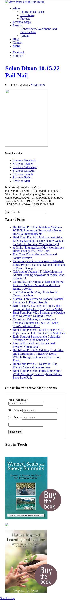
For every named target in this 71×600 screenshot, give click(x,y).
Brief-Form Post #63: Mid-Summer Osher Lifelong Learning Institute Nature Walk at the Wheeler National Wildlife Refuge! (38, 241)
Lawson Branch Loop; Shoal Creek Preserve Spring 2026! (34, 345)
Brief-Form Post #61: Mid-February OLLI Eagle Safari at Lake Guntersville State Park (39, 331)
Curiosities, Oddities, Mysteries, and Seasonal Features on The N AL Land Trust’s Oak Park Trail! (35, 323)
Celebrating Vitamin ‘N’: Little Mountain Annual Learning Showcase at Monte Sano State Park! (38, 275)
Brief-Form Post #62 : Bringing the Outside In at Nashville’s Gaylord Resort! (39, 314)
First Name (15, 410)
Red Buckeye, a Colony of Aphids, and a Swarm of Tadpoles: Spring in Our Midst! (38, 307)
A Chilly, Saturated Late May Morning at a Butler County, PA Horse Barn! (38, 249)
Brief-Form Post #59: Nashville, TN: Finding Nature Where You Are (35, 365)
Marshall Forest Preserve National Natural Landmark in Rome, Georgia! (38, 300)
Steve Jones (38, 84)
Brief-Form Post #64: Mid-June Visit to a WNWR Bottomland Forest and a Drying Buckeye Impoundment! (37, 230)
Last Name (14, 417)
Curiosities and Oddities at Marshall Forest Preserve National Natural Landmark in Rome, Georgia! (38, 285)
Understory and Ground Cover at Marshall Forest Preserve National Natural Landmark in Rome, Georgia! (39, 265)
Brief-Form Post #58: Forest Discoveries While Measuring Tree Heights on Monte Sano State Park (37, 374)
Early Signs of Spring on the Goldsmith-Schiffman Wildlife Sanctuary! (37, 338)
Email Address (18, 399)
